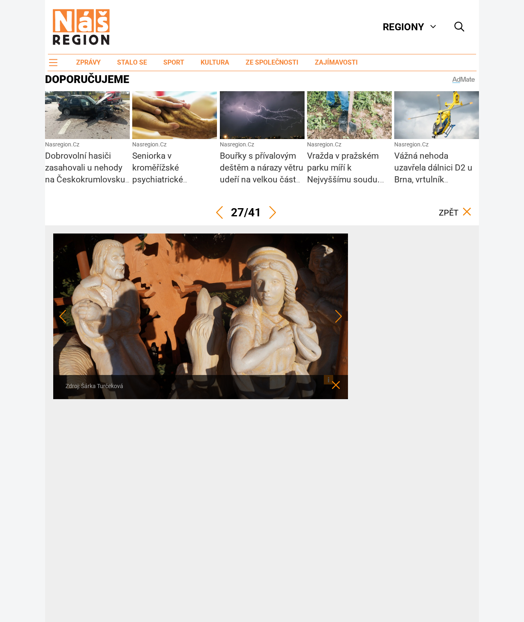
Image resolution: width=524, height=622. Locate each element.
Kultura (215, 62)
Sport (173, 62)
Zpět (448, 213)
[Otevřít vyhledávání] (459, 27)
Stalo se (132, 62)
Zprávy (88, 62)
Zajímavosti (336, 62)
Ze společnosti (272, 62)
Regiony (403, 27)
